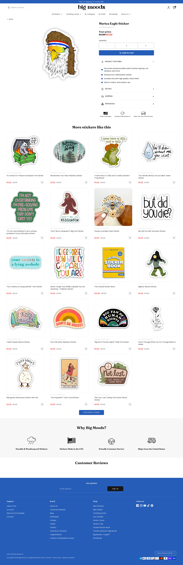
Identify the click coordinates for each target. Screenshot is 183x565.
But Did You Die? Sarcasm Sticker (152, 231)
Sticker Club (98, 524)
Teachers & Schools (58, 531)
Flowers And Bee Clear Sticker (106, 231)
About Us (125, 14)
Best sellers (98, 509)
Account (10, 509)
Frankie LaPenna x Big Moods (105, 531)
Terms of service (46, 558)
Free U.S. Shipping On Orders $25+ (91, 2)
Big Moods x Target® (101, 534)
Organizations (56, 534)
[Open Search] (9, 7)
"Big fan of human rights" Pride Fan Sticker (111, 342)
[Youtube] (144, 505)
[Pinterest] (152, 505)
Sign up (115, 488)
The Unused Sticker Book (104, 286)
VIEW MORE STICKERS (91, 412)
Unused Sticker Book (101, 527)
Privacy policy (56, 558)
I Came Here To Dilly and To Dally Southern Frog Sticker (112, 176)
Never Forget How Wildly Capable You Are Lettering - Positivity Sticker (67, 287)
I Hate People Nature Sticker (18, 342)
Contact (10, 517)
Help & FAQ (11, 506)
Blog (52, 513)
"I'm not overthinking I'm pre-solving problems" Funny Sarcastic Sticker (21, 232)
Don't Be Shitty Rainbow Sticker (63, 342)
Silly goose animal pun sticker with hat (22, 397)
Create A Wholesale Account (62, 538)
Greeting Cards (72, 14)
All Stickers (56, 14)
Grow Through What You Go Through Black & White (157, 343)
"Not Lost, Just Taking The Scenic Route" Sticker (110, 398)
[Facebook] (137, 505)
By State (102, 14)
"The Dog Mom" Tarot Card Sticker (64, 397)
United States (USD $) (164, 553)
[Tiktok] (148, 505)
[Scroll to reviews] (126, 27)
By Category (90, 14)
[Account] (168, 7)
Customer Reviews (57, 509)
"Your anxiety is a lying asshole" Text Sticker (24, 286)
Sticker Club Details (68, 558)
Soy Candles (98, 517)
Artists (52, 524)
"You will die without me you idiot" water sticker (154, 176)
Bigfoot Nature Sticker (147, 286)
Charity (53, 527)
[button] (174, 7)
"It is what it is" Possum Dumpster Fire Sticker (25, 175)
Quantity (102, 40)
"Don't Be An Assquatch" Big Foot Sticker (67, 231)
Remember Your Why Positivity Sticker (66, 175)
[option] (91, 1)
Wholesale (113, 14)
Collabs (53, 520)
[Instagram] (141, 505)
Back (11, 19)
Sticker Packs (98, 520)
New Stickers (98, 506)
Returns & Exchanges (15, 513)
